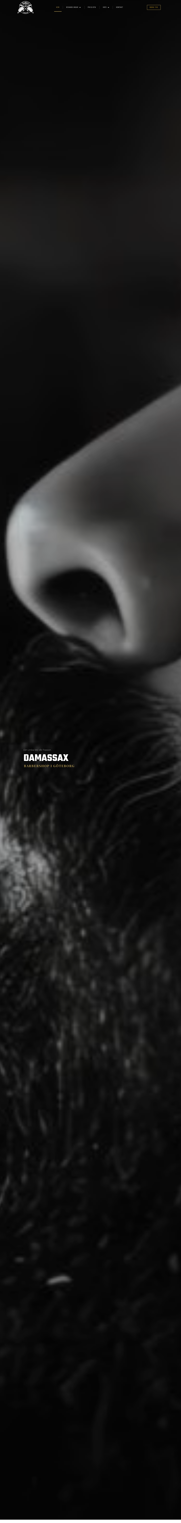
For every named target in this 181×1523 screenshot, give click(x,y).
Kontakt (119, 7)
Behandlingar (72, 7)
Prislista (92, 7)
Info (105, 7)
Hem (57, 7)
